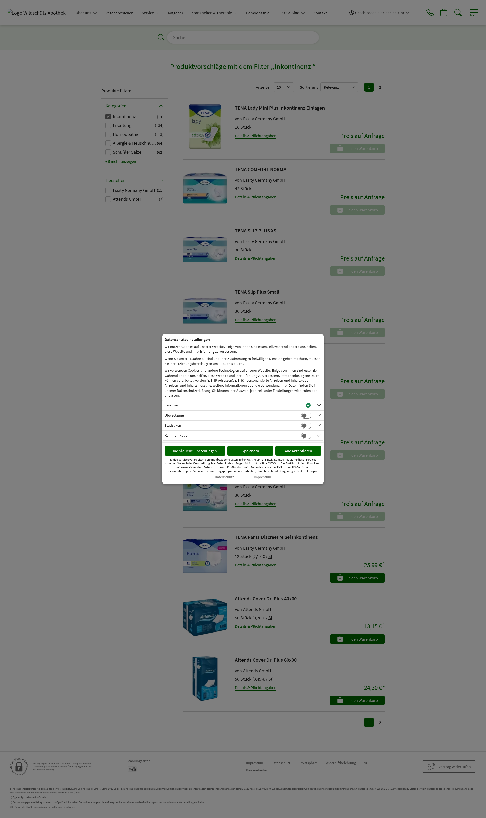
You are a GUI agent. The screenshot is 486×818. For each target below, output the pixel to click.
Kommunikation (177, 435)
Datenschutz (224, 477)
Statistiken (173, 425)
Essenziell (172, 405)
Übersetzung (174, 415)
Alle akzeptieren (298, 450)
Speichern (250, 450)
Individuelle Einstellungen (195, 450)
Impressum (262, 477)
